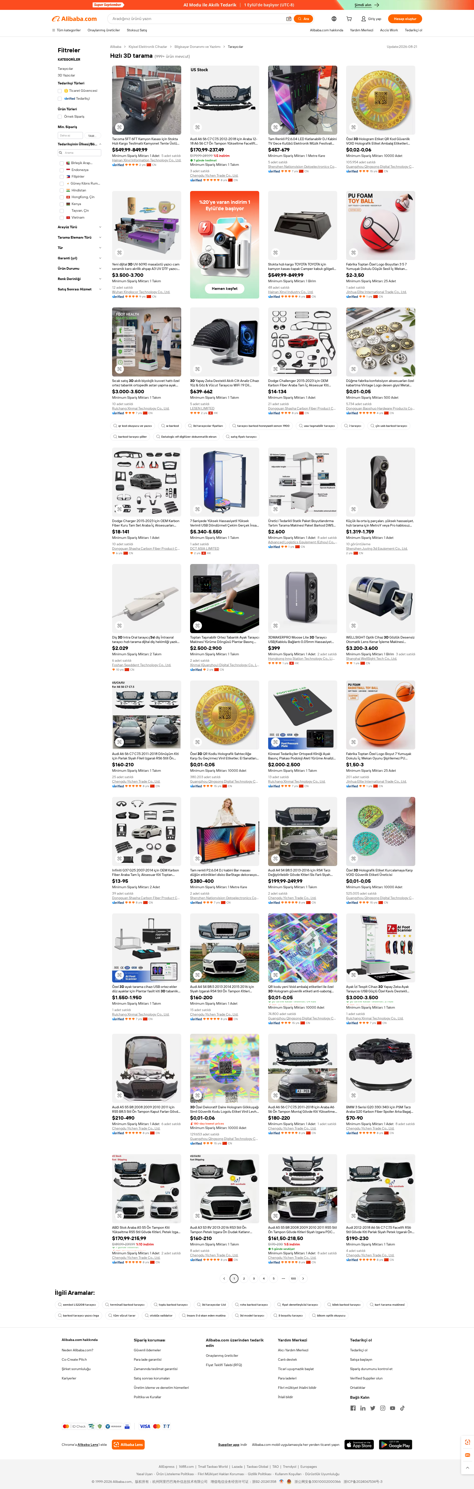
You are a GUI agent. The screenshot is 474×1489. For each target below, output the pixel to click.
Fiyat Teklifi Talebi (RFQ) (224, 1365)
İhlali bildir (285, 1397)
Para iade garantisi (147, 1359)
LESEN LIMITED (202, 408)
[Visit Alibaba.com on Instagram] (383, 1408)
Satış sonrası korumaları (152, 1378)
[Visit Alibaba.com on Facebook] (353, 1408)
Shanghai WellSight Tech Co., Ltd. (371, 658)
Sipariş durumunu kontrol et (371, 1369)
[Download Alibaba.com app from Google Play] (395, 1445)
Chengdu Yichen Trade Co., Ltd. (214, 175)
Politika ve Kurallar (147, 1397)
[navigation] (79, 663)
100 (293, 1278)
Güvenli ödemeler (147, 1350)
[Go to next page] (303, 1278)
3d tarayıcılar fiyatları (208, 426)
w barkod (172, 426)
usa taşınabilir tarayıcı (319, 426)
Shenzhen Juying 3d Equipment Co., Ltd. (377, 548)
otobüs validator (161, 1315)
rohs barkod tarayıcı (254, 1304)
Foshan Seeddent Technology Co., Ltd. (141, 665)
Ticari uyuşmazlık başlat (296, 1369)
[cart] (350, 19)
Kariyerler (69, 1378)
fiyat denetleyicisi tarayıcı (300, 1304)
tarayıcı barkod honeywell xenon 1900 (263, 426)
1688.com (186, 1467)
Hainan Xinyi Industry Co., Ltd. (290, 292)
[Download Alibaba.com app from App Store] (359, 1445)
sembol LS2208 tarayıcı (79, 1304)
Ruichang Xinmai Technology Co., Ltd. (140, 408)
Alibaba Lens (88, 1445)
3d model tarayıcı (252, 1315)
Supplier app (228, 1445)
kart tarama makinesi (390, 1304)
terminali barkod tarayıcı (127, 1304)
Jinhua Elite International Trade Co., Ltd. (376, 292)
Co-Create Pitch (74, 1359)
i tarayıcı (355, 426)
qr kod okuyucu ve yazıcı (135, 426)
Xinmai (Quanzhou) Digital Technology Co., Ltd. (224, 665)
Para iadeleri (287, 1378)
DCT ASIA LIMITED (204, 548)
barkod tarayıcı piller (132, 436)
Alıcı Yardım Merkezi (293, 1350)
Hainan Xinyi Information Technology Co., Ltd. (146, 160)
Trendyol (289, 1467)
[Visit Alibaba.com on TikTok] (402, 1408)
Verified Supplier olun (366, 1378)
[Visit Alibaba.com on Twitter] (373, 1408)
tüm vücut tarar (124, 1315)
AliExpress (167, 1467)
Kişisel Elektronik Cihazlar (148, 47)
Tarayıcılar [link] (235, 47)
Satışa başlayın (361, 1359)
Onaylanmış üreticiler (222, 1355)
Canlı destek (287, 1359)
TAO (275, 1467)
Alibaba (115, 47)
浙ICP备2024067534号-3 (363, 1482)
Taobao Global (257, 1467)
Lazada (237, 1467)
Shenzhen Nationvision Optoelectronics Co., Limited (302, 167)
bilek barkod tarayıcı (346, 1304)
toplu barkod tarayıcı (173, 1304)
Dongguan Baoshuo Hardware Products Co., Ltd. (380, 408)
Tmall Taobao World (213, 1467)
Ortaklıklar (357, 1388)
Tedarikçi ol (358, 1350)
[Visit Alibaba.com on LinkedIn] (363, 1408)
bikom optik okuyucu (331, 1315)
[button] (289, 19)
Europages (308, 1467)
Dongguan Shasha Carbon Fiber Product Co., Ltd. (302, 408)
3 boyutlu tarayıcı (290, 1315)
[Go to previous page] (224, 1278)
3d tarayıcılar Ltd (214, 1304)
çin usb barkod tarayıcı (391, 426)
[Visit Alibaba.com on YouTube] (392, 1408)
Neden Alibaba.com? (77, 1350)
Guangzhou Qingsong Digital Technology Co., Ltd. (380, 167)
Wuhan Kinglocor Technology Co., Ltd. (141, 292)
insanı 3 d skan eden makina (206, 1315)
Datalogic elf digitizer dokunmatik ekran (189, 436)
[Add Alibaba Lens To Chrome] (128, 1445)
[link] (467, 1442)
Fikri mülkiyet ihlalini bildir (297, 1388)
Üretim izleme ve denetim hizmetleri (161, 1388)
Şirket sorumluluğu (76, 1369)
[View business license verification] (281, 1481)
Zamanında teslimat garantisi (156, 1369)
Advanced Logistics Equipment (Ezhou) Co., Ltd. (302, 542)
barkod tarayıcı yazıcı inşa (81, 1315)
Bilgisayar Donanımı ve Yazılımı (197, 47)
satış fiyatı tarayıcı (244, 436)
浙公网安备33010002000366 (318, 1482)
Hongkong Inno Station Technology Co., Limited (302, 658)
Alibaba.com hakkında (80, 1340)
